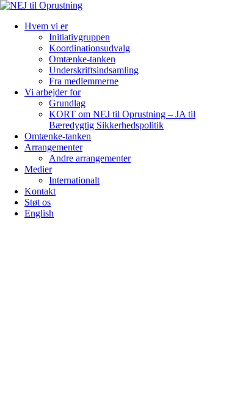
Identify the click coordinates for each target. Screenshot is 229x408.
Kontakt (40, 191)
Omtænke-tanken (82, 59)
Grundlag (67, 103)
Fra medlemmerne (83, 81)
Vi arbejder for (52, 92)
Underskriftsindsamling (94, 70)
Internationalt (74, 180)
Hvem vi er (46, 26)
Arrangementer (53, 147)
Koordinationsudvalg (89, 48)
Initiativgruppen (79, 37)
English (39, 213)
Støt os (37, 202)
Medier (38, 169)
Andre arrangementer (90, 158)
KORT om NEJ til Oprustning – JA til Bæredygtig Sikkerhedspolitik (122, 119)
